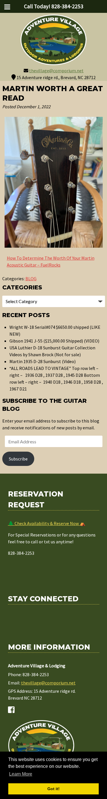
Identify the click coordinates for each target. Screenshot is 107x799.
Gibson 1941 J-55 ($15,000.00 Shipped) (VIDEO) (54, 341)
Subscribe (18, 459)
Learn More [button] (20, 774)
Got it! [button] (53, 788)
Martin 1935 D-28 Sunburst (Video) (42, 361)
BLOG (31, 278)
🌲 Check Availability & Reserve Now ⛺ (46, 523)
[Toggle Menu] (7, 7)
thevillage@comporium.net (56, 70)
